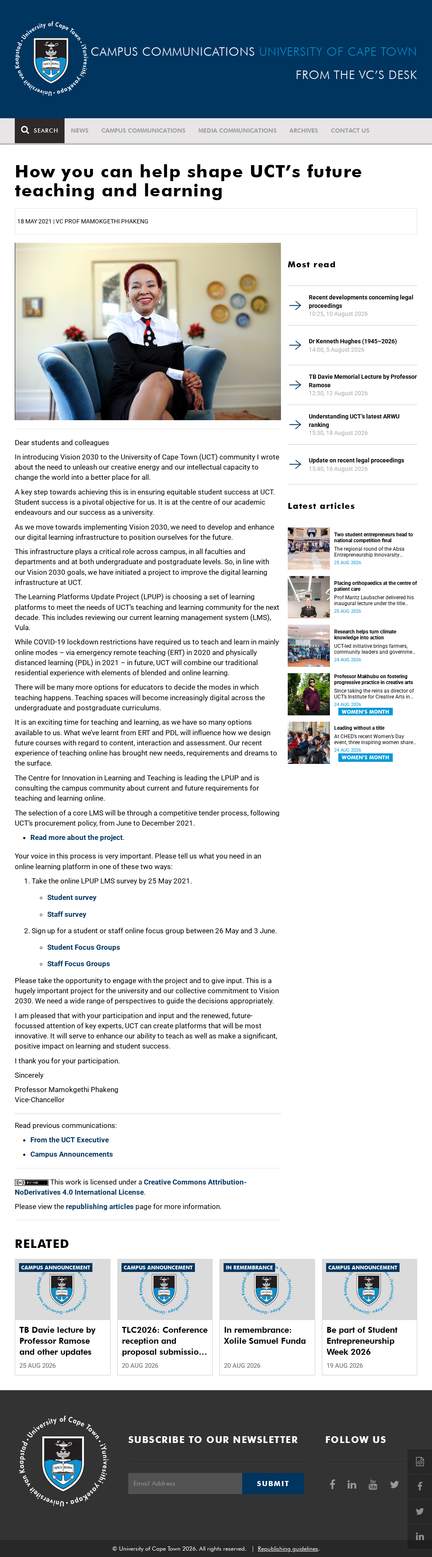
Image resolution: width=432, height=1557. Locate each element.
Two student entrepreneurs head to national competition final (373, 537)
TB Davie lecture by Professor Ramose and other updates (57, 1341)
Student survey (72, 897)
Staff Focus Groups (78, 963)
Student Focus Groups (83, 947)
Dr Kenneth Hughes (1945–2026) (353, 341)
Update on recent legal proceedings (356, 460)
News (80, 130)
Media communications (237, 130)
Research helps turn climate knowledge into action (365, 635)
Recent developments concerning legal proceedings (361, 301)
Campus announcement (55, 1267)
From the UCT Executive (69, 1140)
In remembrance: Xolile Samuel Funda (265, 1335)
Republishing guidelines (288, 1548)
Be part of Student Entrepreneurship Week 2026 (362, 1341)
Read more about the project (76, 837)
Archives (303, 130)
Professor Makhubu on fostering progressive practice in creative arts (373, 679)
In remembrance (249, 1267)
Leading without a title (359, 728)
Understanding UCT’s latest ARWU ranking (354, 420)
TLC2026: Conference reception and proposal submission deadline (165, 1341)
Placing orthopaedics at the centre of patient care (375, 586)
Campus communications (143, 130)
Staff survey (66, 914)
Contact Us (350, 130)
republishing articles (100, 1206)
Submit (273, 1483)
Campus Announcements (71, 1154)
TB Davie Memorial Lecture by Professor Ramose (363, 381)
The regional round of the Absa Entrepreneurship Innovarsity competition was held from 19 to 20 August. (371, 552)
